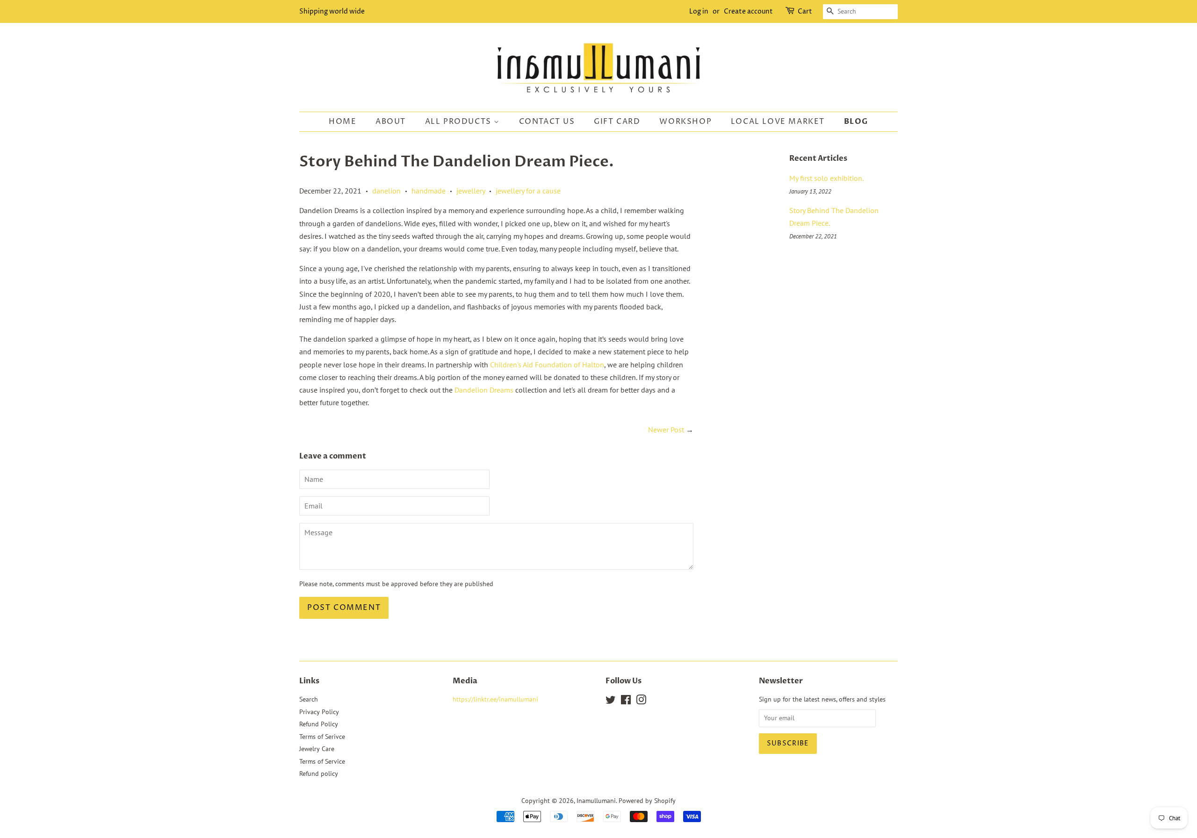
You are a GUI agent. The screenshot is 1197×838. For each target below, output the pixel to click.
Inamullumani (596, 800)
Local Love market (778, 121)
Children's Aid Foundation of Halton (547, 364)
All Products (459, 121)
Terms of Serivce (322, 736)
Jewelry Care (316, 749)
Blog (856, 121)
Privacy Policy (319, 712)
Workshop (685, 121)
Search (308, 699)
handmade (428, 190)
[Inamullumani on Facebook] (625, 701)
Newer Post (666, 429)
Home (342, 121)
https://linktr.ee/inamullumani (495, 699)
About (390, 121)
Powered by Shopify (647, 800)
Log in (698, 11)
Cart (805, 11)
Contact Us (547, 121)
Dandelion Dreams (483, 389)
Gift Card (617, 121)
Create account (748, 11)
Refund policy (318, 773)
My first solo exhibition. (826, 178)
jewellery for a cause (528, 190)
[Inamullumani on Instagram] (641, 701)
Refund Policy (318, 724)
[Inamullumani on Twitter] (611, 701)
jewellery (470, 190)
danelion (386, 190)
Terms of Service (322, 761)
